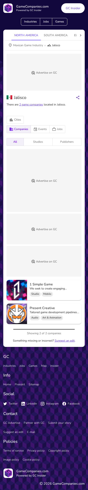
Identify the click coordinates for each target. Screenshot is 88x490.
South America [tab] (56, 35)
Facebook (74, 404)
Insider (54, 366)
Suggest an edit (65, 341)
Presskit (20, 384)
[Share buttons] (77, 97)
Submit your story (59, 423)
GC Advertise (11, 423)
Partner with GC (34, 423)
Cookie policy (31, 460)
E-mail (31, 432)
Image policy (11, 460)
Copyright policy (58, 451)
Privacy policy (36, 451)
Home (7, 384)
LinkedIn (32, 404)
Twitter (13, 404)
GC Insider (73, 8)
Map (44, 366)
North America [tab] (26, 35)
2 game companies (31, 105)
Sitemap (34, 384)
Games (59, 22)
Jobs (46, 22)
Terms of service (13, 451)
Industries (30, 22)
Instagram (52, 404)
